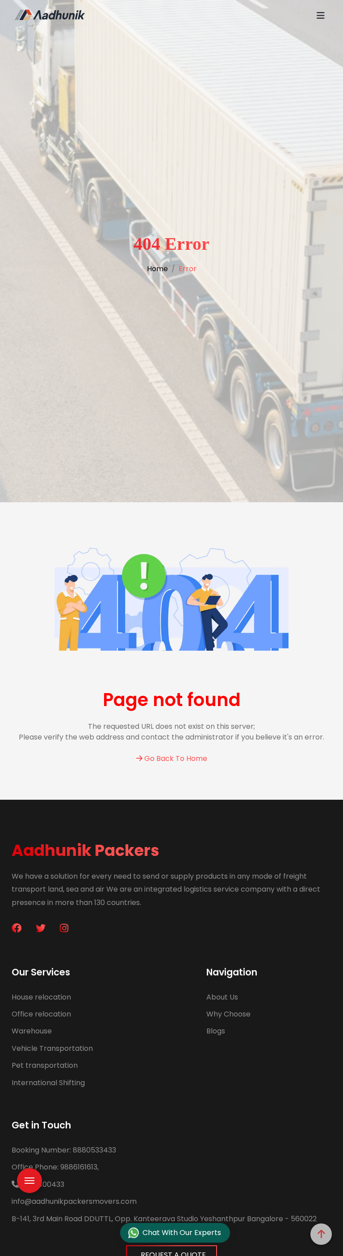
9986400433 (41, 1184)
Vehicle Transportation (52, 1048)
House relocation (41, 997)
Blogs (215, 1031)
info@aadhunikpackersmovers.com (74, 1201)
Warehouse (32, 1031)
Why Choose (228, 1014)
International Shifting (48, 1083)
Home (157, 269)
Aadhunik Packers (85, 850)
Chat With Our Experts (181, 1232)
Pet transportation (45, 1065)
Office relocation (41, 1014)
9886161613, (55, 1167)
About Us (222, 997)
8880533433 (64, 1150)
